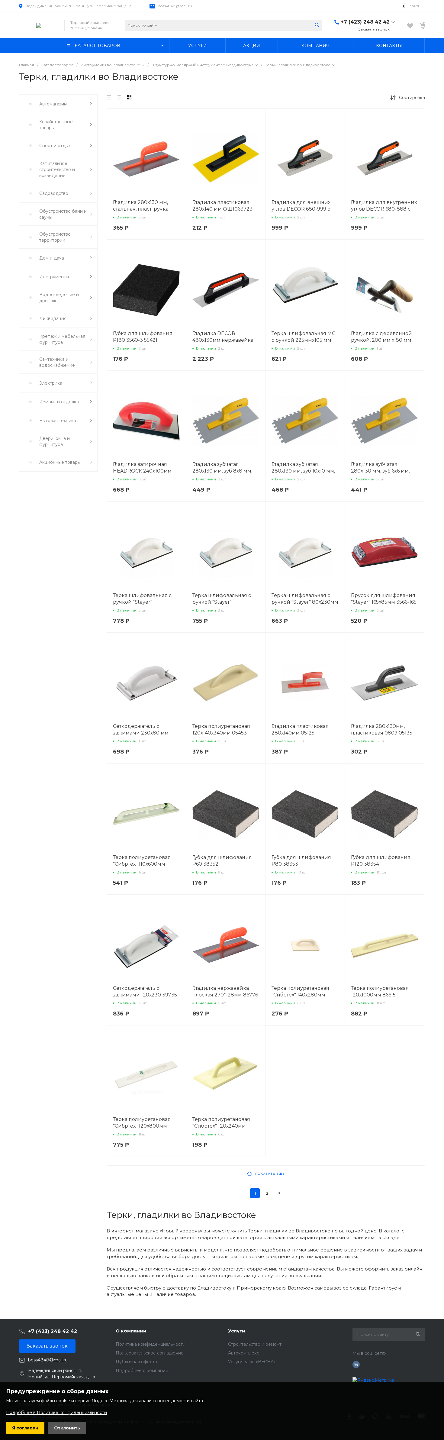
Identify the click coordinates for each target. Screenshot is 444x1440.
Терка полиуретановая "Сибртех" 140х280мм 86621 (300, 994)
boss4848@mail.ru (175, 6)
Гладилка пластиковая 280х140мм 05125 (300, 729)
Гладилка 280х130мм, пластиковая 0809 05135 (381, 729)
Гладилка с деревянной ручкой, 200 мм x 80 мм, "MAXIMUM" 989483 (381, 340)
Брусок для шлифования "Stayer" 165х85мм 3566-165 (384, 598)
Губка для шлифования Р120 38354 (380, 860)
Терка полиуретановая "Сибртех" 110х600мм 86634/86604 (142, 863)
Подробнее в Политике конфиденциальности (56, 1412)
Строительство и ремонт (255, 1344)
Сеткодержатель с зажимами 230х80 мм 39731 (141, 732)
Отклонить (67, 1428)
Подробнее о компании (142, 1370)
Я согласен (25, 1428)
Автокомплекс (243, 1353)
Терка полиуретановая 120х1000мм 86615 (380, 991)
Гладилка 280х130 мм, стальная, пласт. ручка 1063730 (141, 208)
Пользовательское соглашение (150, 1353)
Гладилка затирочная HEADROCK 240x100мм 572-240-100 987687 (142, 470)
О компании (131, 1331)
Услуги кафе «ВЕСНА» (252, 1361)
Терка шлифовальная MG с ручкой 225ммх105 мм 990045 (304, 340)
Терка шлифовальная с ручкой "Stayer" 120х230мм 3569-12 (142, 602)
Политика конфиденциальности (150, 1344)
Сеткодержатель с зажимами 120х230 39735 (145, 991)
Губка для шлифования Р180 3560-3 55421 (142, 337)
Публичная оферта (136, 1361)
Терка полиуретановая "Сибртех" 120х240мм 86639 (221, 1125)
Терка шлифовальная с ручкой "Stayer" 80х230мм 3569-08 (305, 602)
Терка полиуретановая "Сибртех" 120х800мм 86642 (142, 1125)
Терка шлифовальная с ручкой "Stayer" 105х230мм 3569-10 (221, 602)
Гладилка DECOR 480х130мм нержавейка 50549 (222, 340)
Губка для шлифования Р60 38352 (222, 860)
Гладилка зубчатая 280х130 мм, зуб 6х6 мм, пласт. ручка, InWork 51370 (384, 470)
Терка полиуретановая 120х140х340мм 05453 (221, 729)
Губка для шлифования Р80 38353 (301, 860)
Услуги (236, 1331)
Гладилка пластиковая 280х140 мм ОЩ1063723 (222, 205)
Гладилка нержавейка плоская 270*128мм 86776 (225, 991)
